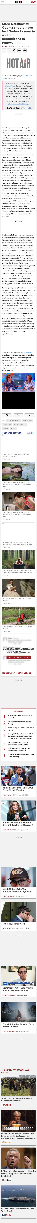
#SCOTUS (8, 88)
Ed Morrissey (7, 929)
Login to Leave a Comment (18, 657)
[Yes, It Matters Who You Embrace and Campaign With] (18, 877)
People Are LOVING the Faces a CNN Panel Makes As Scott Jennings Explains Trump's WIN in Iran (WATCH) (18, 1136)
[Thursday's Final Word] (18, 912)
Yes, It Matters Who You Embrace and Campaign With (17, 890)
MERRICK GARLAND (20, 425)
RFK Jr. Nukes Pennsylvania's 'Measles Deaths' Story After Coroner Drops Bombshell (18, 1173)
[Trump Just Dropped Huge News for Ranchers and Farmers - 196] (18, 1085)
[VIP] (33, 2)
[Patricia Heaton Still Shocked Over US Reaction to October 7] (18, 810)
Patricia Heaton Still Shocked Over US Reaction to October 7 (18, 823)
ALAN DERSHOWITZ (13, 420)
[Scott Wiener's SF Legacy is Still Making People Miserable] (18, 976)
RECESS (13, 428)
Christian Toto (8, 830)
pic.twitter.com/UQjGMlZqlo (18, 104)
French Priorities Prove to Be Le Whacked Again (18, 1025)
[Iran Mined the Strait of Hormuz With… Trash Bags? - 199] (18, 1196)
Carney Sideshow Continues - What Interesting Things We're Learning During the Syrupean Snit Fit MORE (20, 736)
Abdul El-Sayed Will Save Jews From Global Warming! (18, 789)
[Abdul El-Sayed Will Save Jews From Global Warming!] (18, 776)
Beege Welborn (8, 1032)
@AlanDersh (10, 86)
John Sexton (7, 995)
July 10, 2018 (27, 108)
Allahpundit (8, 46)
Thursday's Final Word (14, 924)
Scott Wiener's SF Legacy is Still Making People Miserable (18, 989)
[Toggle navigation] (2, 2)
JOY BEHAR (7, 425)
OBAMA (5, 428)
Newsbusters (27, 352)
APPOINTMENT (27, 420)
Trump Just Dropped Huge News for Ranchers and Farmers (17, 1099)
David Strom (7, 795)
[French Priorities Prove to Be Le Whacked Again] (18, 1012)
